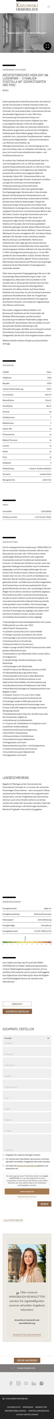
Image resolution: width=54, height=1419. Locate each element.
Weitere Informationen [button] (27, 1196)
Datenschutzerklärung (27, 1165)
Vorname (9, 1054)
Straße (8, 1076)
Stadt (7, 1109)
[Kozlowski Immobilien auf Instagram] (19, 1383)
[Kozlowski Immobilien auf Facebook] (12, 1383)
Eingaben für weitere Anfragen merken (23, 1154)
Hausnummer (11, 1087)
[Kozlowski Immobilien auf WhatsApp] (42, 1383)
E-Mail (8, 1130)
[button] (48, 6)
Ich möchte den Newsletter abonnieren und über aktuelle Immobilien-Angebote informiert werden (28, 1160)
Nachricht (9, 1150)
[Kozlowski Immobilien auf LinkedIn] (34, 1383)
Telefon (8, 1120)
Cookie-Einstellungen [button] (27, 1414)
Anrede (8, 1043)
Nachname (10, 1065)
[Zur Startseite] (27, 5)
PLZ (7, 1098)
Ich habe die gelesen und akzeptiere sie (27, 1167)
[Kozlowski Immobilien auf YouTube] (27, 1383)
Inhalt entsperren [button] (27, 1191)
